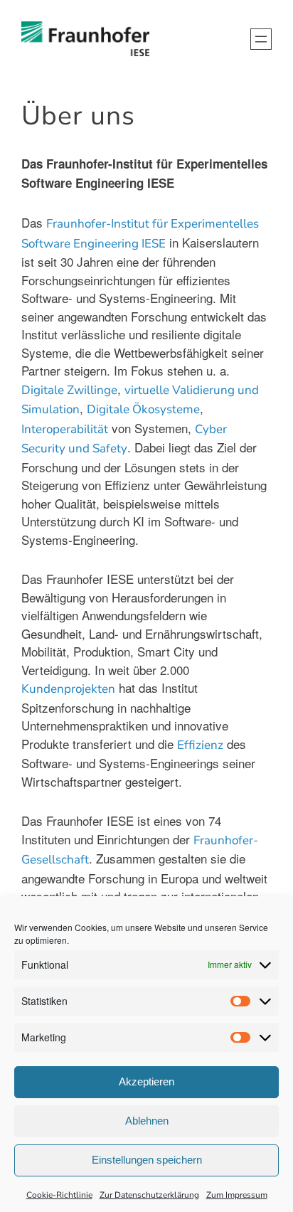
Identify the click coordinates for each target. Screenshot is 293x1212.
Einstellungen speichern (147, 1160)
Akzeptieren (146, 1081)
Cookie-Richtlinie (59, 1195)
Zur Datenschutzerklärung (149, 1195)
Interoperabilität (64, 429)
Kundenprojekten (68, 689)
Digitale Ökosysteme (143, 409)
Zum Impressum (236, 1195)
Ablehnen (147, 1121)
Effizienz (200, 745)
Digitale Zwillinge (69, 390)
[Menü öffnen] (261, 39)
